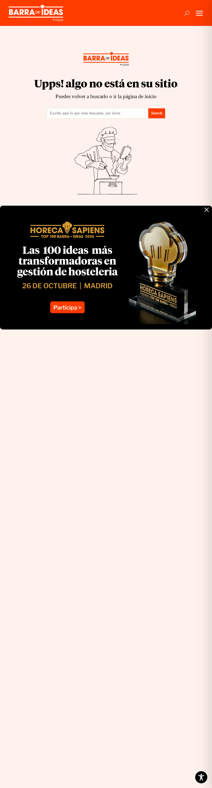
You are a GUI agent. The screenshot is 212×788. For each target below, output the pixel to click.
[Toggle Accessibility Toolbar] (201, 777)
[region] (71, 744)
